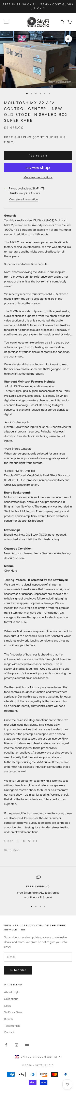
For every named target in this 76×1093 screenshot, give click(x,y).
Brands (8, 1019)
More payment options (38, 177)
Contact (9, 1032)
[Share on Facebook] (18, 841)
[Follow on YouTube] (27, 1045)
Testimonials (12, 1025)
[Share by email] (35, 841)
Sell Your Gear (13, 1012)
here (22, 558)
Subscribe (18, 969)
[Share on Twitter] (23, 841)
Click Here (10, 570)
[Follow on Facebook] (6, 1045)
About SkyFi (11, 992)
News (7, 1005)
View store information (23, 199)
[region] (38, 887)
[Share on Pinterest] (29, 841)
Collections (11, 999)
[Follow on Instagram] (17, 1045)
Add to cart (38, 155)
